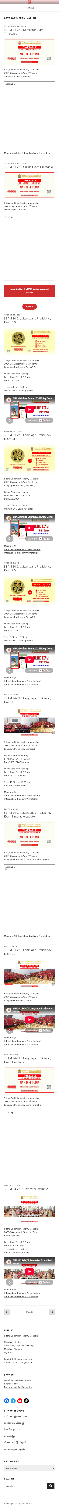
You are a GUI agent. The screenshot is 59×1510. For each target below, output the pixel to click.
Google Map (26, 1362)
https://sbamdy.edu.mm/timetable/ (33, 153)
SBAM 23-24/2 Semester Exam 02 (26, 1189)
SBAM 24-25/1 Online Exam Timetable (28, 167)
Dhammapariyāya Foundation (18, 1387)
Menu (31, 8)
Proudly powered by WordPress (18, 1503)
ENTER (29, 306)
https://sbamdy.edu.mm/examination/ (22, 549)
